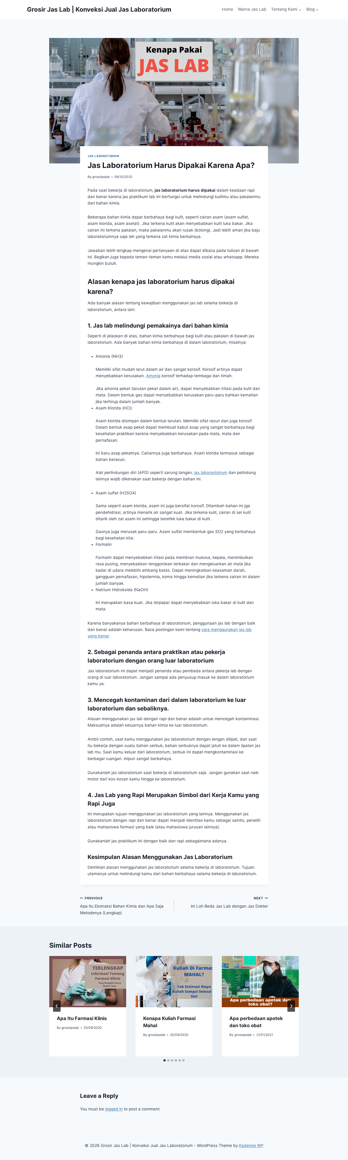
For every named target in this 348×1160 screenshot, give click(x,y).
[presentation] (87, 981)
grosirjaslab (101, 177)
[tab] (164, 1060)
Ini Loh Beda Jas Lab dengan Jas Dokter (229, 902)
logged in (114, 1109)
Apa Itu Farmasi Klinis (82, 1018)
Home (227, 9)
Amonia (153, 375)
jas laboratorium (103, 156)
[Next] (291, 1006)
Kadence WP (251, 1145)
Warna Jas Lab (252, 9)
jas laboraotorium (210, 472)
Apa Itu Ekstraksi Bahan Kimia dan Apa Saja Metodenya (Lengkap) (122, 905)
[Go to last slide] (57, 1006)
